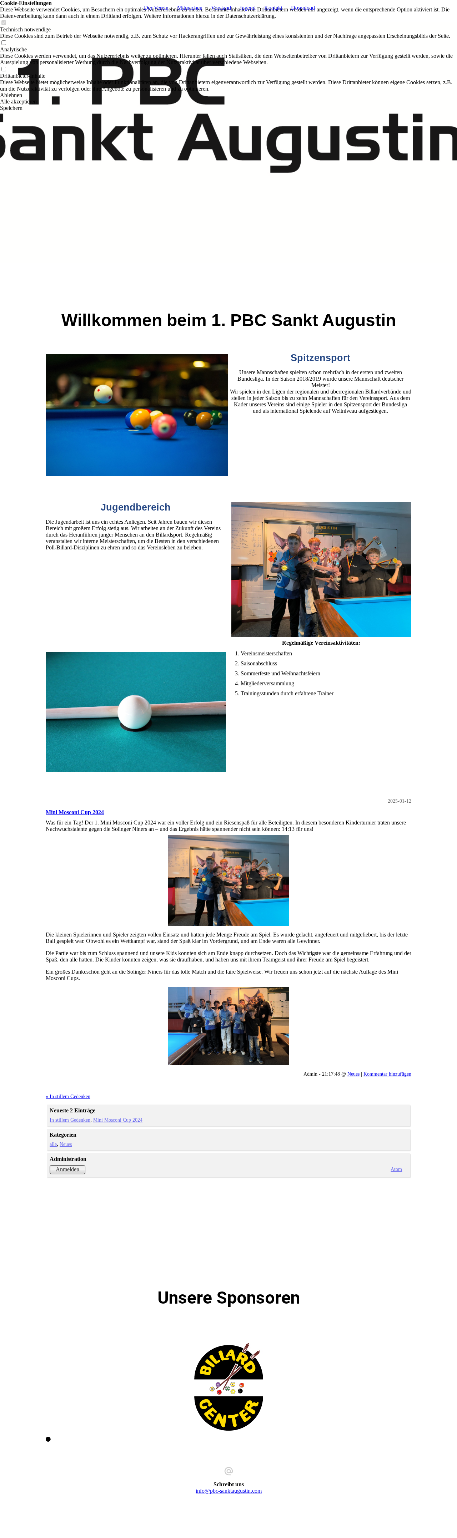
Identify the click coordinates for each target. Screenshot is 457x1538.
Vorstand (221, 8)
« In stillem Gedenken (68, 1096)
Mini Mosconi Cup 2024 (75, 812)
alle (53, 1144)
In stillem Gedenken (70, 1120)
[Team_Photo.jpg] (228, 1026)
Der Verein (156, 8)
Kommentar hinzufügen (387, 1074)
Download (303, 8)
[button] (228, 95)
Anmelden (67, 1169)
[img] (228, 142)
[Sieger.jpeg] (228, 880)
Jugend (248, 8)
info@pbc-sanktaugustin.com (229, 1491)
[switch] (3, 23)
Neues (353, 1074)
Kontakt (273, 8)
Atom (396, 1169)
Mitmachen (189, 8)
